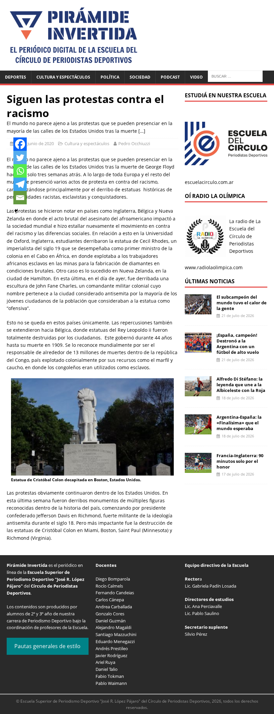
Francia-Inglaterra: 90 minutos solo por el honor (240, 461)
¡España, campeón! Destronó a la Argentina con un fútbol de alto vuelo (238, 343)
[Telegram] (20, 184)
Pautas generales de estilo (47, 646)
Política (110, 77)
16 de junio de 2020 (35, 143)
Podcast (170, 77)
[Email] (20, 197)
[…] (141, 131)
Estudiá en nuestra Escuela (225, 95)
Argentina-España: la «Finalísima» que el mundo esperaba (239, 422)
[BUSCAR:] (235, 76)
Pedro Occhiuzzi (134, 143)
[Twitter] (20, 157)
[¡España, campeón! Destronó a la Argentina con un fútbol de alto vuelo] (198, 348)
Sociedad (140, 77)
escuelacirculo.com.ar (209, 182)
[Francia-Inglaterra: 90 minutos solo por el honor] (198, 469)
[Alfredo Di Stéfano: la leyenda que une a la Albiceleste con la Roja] (198, 392)
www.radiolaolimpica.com (214, 267)
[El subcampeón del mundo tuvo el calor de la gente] (198, 310)
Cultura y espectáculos (63, 77)
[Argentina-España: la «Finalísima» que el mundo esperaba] (198, 430)
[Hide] (16, 210)
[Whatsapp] (20, 171)
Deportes (15, 77)
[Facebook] (20, 144)
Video (196, 77)
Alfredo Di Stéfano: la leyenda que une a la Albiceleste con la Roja (241, 384)
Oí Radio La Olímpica (215, 196)
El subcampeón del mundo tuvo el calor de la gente (242, 302)
